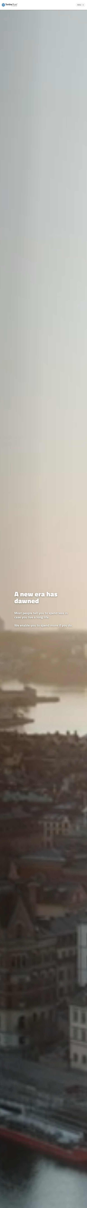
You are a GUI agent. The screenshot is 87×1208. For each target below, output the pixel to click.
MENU (79, 5)
